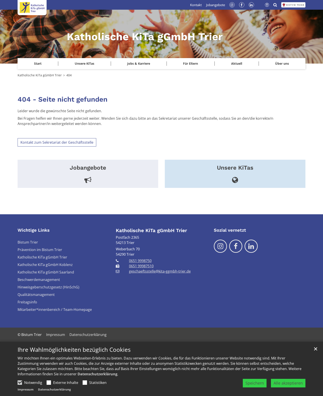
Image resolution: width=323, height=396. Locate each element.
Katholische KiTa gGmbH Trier (40, 75)
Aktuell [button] (236, 63)
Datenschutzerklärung (97, 374)
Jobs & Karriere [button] (138, 63)
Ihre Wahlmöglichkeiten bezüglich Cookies (74, 349)
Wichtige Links (34, 230)
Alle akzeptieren (288, 383)
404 (69, 75)
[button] (84, 63)
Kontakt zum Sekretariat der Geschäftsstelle (56, 142)
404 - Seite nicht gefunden (62, 99)
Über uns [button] (282, 63)
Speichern (254, 383)
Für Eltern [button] (190, 63)
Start (38, 63)
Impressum (26, 389)
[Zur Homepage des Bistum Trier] (293, 4)
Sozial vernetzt (230, 230)
